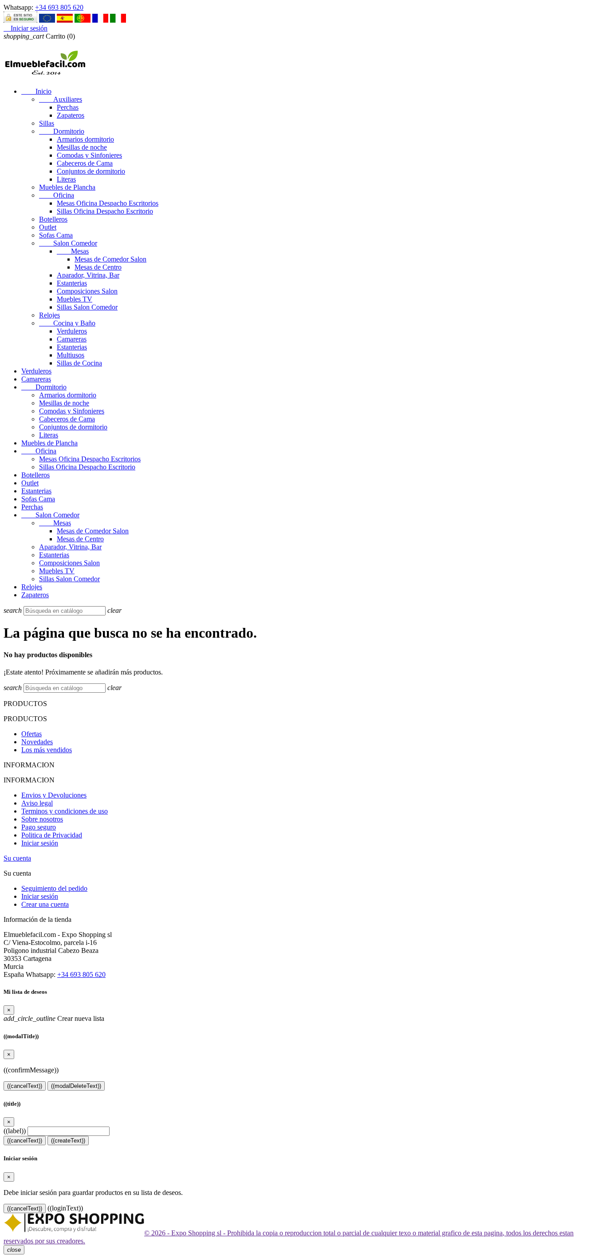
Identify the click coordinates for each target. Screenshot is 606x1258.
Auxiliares (60, 99)
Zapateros (70, 115)
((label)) (15, 1131)
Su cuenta (17, 858)
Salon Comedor (68, 243)
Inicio (36, 91)
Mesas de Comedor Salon (110, 259)
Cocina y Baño (67, 323)
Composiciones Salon (87, 291)
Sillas (46, 123)
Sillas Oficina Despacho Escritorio (105, 211)
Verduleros (72, 331)
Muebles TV (74, 299)
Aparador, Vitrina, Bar (88, 275)
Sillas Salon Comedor (87, 307)
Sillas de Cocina (79, 363)
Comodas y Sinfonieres (89, 155)
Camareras (72, 339)
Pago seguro (38, 827)
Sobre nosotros (42, 819)
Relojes (49, 315)
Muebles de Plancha (67, 187)
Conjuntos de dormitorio (91, 171)
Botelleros (53, 219)
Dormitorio (61, 131)
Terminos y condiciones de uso (64, 811)
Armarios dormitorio (85, 139)
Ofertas (31, 734)
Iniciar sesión (39, 843)
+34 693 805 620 (59, 7)
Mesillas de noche (82, 147)
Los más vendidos (46, 750)
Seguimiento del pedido (54, 888)
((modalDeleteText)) (76, 1086)
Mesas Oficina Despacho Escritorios (107, 203)
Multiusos (70, 355)
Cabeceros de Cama (85, 163)
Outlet (47, 227)
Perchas (68, 107)
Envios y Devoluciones (54, 795)
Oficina (56, 195)
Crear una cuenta (45, 904)
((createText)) (68, 1140)
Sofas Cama (56, 235)
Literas (66, 179)
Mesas (73, 251)
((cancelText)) (24, 1086)
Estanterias (72, 283)
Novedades (37, 742)
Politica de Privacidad (51, 835)
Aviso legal (37, 803)
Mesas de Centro (98, 267)
